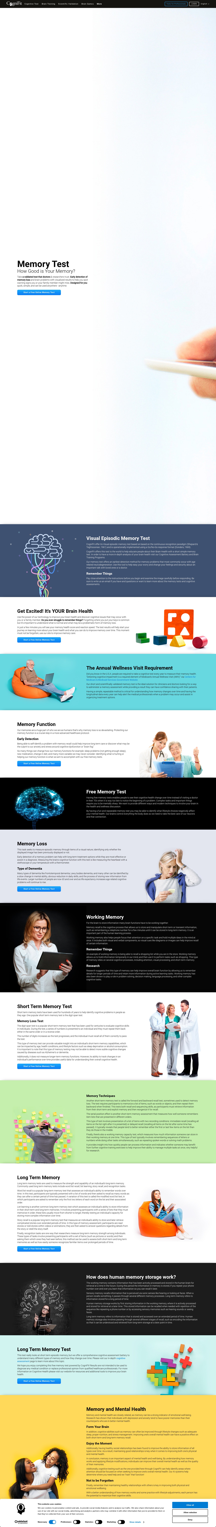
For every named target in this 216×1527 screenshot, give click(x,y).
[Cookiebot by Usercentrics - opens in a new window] (21, 1522)
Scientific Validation (68, 4)
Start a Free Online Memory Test (39, 292)
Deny (190, 1520)
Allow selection (190, 1512)
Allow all (190, 1505)
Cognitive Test (31, 4)
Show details (135, 1522)
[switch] (76, 1522)
